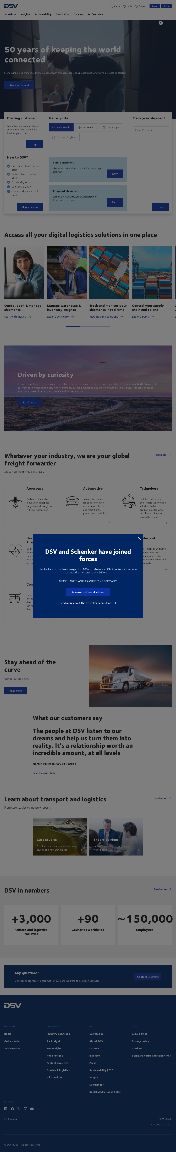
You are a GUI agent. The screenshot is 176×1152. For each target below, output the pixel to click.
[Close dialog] (139, 538)
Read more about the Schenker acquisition (86, 602)
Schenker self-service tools (88, 592)
